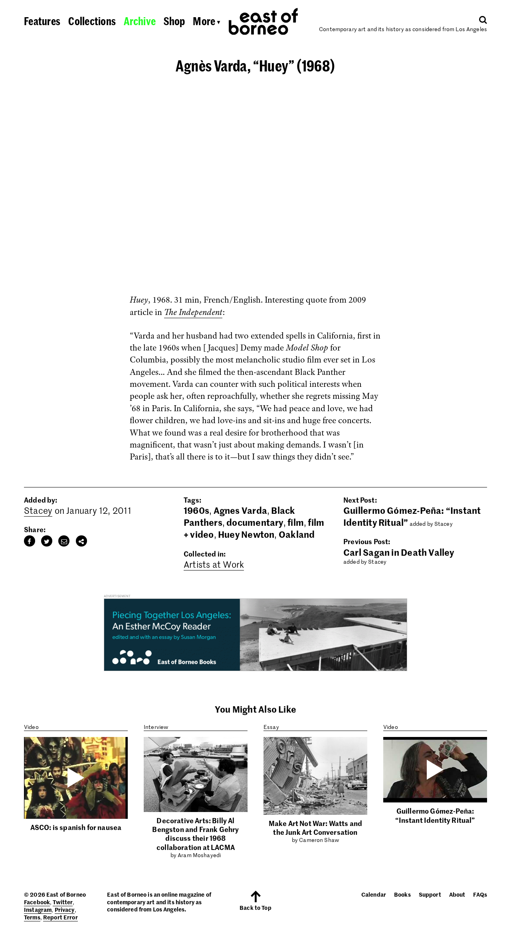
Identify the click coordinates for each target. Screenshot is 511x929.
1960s (196, 510)
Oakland (297, 534)
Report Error (60, 917)
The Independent (193, 312)
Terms (32, 917)
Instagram (37, 909)
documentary (254, 522)
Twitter (63, 902)
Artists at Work (214, 564)
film (295, 522)
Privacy (65, 909)
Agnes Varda (240, 510)
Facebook (37, 902)
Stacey (38, 510)
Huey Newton (246, 534)
